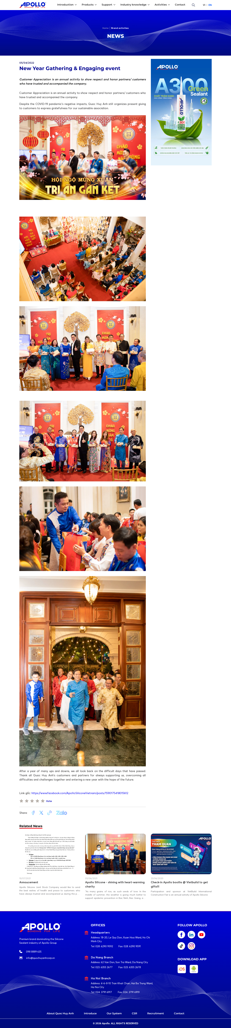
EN (210, 4)
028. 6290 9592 (104, 946)
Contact (179, 1013)
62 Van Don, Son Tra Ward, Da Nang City (124, 962)
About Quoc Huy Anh (60, 1013)
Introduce (90, 1013)
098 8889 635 (33, 951)
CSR (134, 1013)
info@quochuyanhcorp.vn (40, 957)
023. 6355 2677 (104, 967)
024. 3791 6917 (103, 992)
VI (204, 4)
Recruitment (155, 1013)
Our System (114, 1013)
